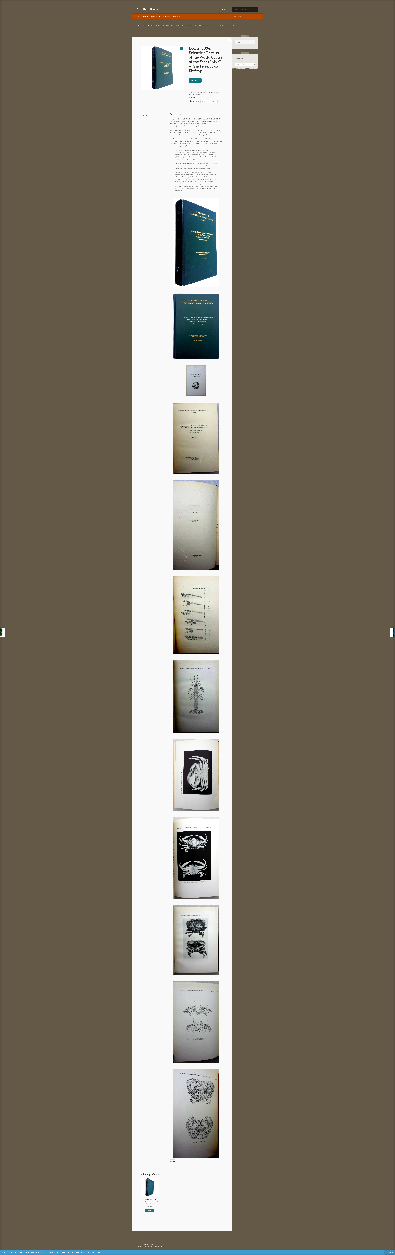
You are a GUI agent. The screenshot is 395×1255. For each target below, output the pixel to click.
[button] (181, 48)
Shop (223, 9)
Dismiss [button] (390, 1252)
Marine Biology (160, 25)
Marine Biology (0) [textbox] (244, 65)
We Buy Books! (155, 16)
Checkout (145, 16)
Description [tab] (144, 115)
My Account (166, 16)
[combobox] (245, 64)
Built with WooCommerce (156, 1246)
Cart (138, 16)
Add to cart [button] (149, 1210)
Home (139, 25)
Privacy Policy (177, 16)
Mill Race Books (147, 9)
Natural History (148, 25)
